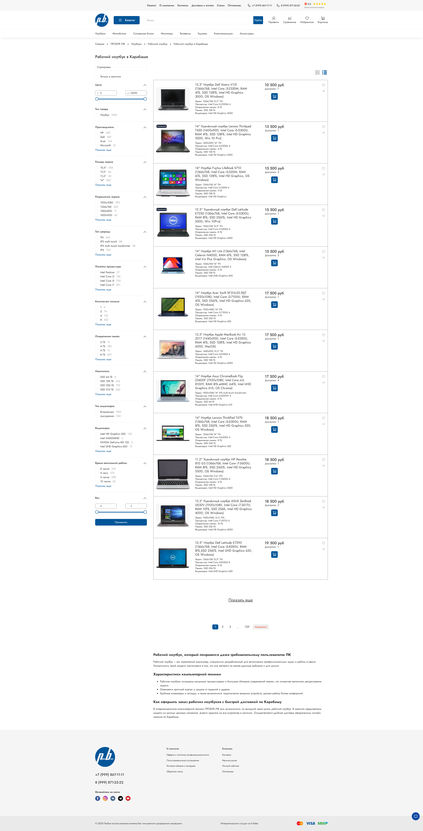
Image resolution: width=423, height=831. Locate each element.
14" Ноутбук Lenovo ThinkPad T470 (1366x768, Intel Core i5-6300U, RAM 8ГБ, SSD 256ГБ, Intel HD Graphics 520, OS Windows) (223, 423)
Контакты (182, 5)
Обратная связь (175, 771)
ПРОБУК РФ (118, 44)
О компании (166, 5)
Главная (99, 44)
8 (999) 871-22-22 (290, 5)
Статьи (221, 5)
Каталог (151, 5)
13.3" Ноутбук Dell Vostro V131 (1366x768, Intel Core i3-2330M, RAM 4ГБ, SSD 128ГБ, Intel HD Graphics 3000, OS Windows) (221, 90)
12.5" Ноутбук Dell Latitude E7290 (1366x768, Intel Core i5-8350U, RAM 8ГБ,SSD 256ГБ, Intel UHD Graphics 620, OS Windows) (223, 548)
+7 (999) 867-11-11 (262, 5)
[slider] (96, 98)
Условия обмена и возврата (181, 765)
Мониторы (167, 33)
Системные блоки (143, 33)
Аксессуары (247, 33)
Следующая (261, 626)
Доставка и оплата (203, 5)
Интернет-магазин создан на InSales (239, 823)
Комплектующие (223, 33)
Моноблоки (119, 33)
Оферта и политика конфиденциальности (188, 754)
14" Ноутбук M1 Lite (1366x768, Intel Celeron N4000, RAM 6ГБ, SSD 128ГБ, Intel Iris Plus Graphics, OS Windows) (222, 255)
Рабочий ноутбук (157, 44)
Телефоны (185, 33)
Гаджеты (202, 33)
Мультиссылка (229, 760)
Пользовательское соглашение (183, 760)
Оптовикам (234, 5)
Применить (121, 522)
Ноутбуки (100, 33)
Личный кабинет (230, 765)
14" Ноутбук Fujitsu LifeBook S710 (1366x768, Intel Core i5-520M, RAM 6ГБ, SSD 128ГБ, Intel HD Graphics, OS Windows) (222, 174)
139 (247, 627)
